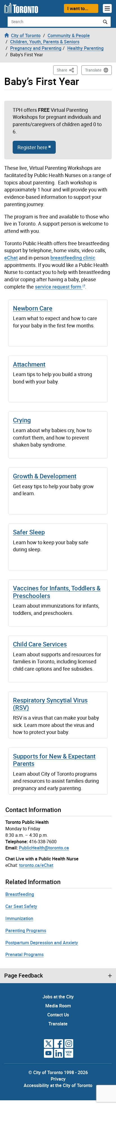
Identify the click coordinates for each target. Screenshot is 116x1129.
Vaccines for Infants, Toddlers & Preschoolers (57, 591)
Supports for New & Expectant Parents (54, 759)
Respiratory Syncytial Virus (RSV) (50, 703)
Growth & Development (44, 476)
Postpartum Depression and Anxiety (41, 943)
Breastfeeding (19, 894)
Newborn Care (32, 308)
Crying (22, 420)
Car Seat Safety (21, 906)
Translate (93, 70)
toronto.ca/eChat (36, 865)
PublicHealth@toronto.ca (44, 848)
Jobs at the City (58, 997)
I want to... (77, 8)
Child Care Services (40, 644)
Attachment (29, 364)
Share (67, 70)
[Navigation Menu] (107, 8)
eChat (11, 257)
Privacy (58, 1079)
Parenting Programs (25, 930)
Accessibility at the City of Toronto (58, 1085)
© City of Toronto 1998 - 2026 (58, 1072)
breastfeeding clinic (72, 257)
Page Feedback (23, 975)
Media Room (58, 1006)
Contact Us (58, 1015)
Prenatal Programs (24, 954)
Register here (32, 147)
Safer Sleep (29, 532)
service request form (58, 286)
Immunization (19, 918)
